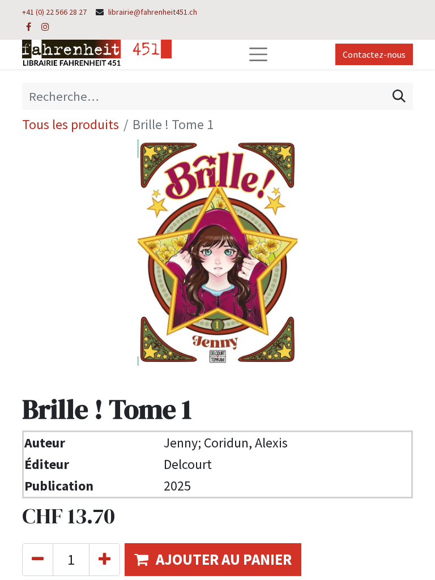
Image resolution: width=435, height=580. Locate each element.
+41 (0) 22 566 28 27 (54, 12)
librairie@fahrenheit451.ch (152, 12)
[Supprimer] (37, 559)
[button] (213, 559)
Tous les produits (70, 124)
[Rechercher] (399, 96)
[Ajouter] (104, 559)
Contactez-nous (374, 54)
